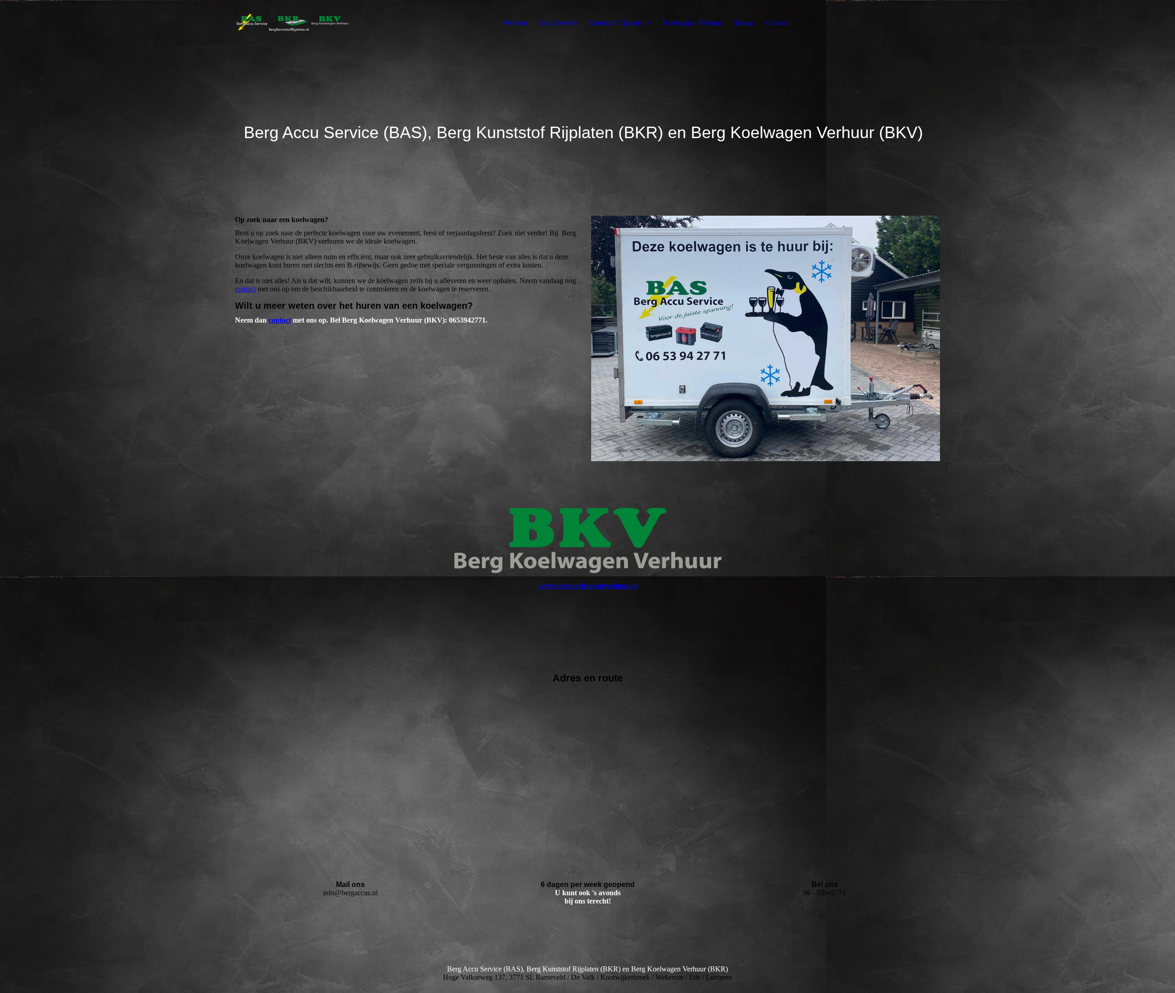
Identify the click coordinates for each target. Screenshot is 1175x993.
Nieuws (744, 23)
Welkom (515, 23)
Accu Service (557, 23)
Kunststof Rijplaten (616, 23)
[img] (292, 23)
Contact (777, 23)
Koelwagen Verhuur (692, 23)
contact (245, 289)
